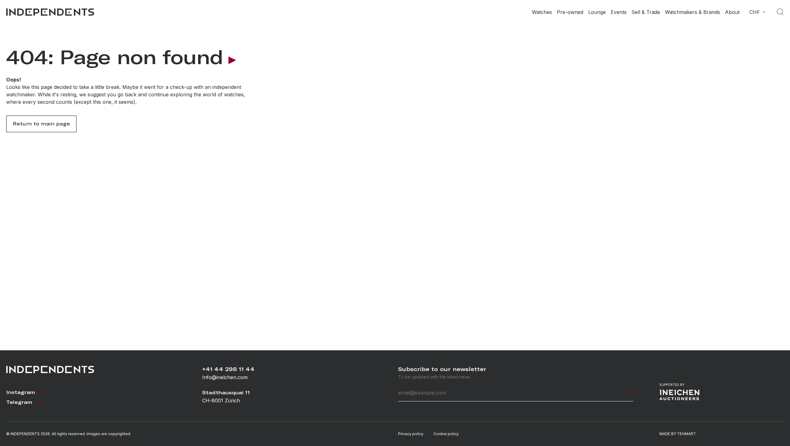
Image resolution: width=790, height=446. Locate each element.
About (732, 12)
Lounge (597, 12)
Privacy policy (410, 433)
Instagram (20, 392)
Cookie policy (446, 433)
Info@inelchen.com (225, 377)
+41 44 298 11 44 (228, 369)
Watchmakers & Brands (692, 12)
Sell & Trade (646, 12)
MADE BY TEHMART (677, 433)
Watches (542, 12)
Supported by (671, 385)
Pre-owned (570, 12)
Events (619, 12)
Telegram (19, 402)
